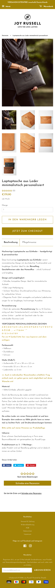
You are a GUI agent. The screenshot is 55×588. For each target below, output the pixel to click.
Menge (5, 205)
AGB (27, 528)
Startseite (5, 35)
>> (3, 375)
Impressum (27, 534)
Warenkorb (48, 6)
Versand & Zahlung (27, 521)
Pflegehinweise (29, 242)
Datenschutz (27, 531)
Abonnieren (42, 570)
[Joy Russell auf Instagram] (30, 546)
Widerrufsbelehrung (27, 525)
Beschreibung (11, 242)
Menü (7, 6)
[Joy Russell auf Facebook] (24, 546)
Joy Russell (28, 578)
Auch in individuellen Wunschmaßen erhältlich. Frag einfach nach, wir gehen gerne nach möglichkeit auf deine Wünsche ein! (27, 378)
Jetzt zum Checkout (27, 231)
